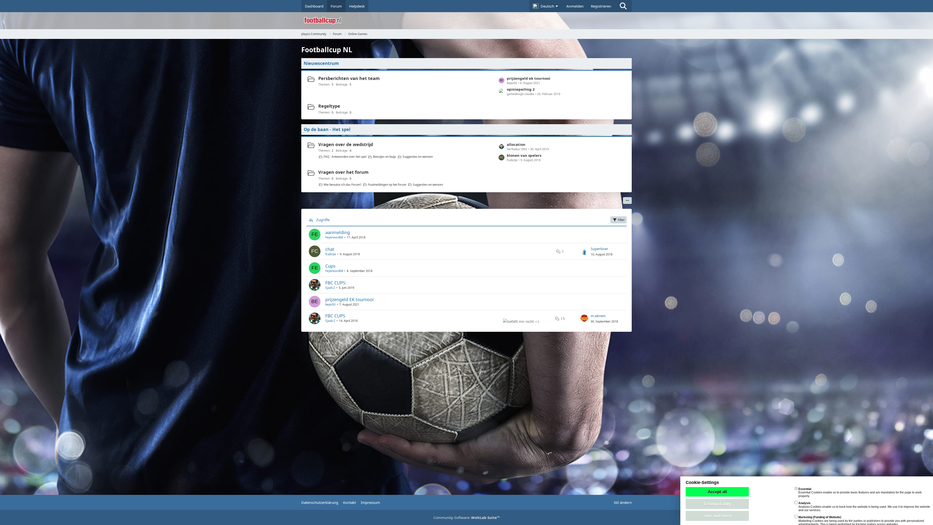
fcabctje (330, 254)
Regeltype (329, 106)
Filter (621, 220)
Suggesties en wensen (418, 157)
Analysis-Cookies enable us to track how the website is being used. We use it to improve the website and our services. (864, 506)
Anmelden (575, 6)
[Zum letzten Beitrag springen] (584, 251)
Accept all (717, 492)
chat (329, 249)
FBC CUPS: (335, 283)
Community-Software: (466, 517)
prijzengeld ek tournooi (528, 78)
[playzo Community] (470, 21)
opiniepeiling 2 (521, 89)
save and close (717, 516)
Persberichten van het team (349, 78)
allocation (516, 144)
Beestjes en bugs (384, 157)
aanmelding (337, 232)
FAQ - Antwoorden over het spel (345, 157)
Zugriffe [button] (322, 219)
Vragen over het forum (343, 172)
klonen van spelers (524, 155)
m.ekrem (598, 315)
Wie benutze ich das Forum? (342, 185)
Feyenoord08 (334, 237)
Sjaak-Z (330, 321)
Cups (330, 266)
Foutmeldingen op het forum (387, 185)
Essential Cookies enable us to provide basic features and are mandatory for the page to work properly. (860, 492)
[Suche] (623, 6)
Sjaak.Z (330, 288)
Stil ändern (623, 502)
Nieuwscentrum (321, 63)
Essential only (717, 504)
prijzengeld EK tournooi (349, 299)
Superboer (599, 248)
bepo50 (330, 304)
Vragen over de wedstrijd (345, 144)
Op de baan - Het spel (327, 129)
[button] (546, 6)
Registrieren (601, 6)
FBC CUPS (335, 316)
